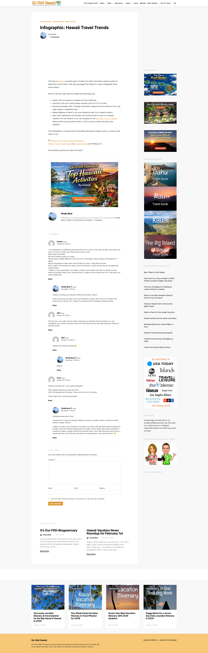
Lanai (136, 3)
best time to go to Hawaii (106, 118)
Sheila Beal (52, 34)
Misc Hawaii (152, 3)
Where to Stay (70, 21)
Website (102, 488)
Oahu (102, 3)
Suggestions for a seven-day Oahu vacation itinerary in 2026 (160, 616)
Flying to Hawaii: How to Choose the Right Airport (158, 305)
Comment (52, 460)
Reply (50, 279)
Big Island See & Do (51, 589)
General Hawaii (45, 21)
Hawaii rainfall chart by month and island (160, 318)
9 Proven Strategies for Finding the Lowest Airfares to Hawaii (158, 288)
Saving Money (58, 21)
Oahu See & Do (152, 589)
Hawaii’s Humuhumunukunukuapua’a (158, 333)
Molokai (143, 3)
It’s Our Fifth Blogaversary (58, 530)
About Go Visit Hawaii (168, 640)
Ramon (60, 241)
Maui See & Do (114, 589)
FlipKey (61, 81)
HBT (58, 313)
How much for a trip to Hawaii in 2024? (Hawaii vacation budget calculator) (159, 279)
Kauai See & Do (77, 589)
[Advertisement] (84, 59)
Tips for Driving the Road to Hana (157, 347)
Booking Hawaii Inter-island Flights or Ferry (158, 325)
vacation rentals (81, 144)
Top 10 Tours (165, 3)
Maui (109, 3)
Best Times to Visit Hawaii (154, 272)
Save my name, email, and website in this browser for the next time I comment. (78, 499)
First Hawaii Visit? (91, 3)
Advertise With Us (150, 640)
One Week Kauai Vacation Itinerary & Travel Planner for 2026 (84, 616)
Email (76, 488)
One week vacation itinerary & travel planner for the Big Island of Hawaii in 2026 (47, 617)
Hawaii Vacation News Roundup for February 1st (105, 531)
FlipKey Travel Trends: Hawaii (60, 144)
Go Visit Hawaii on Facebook (82, 220)
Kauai (128, 3)
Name (50, 488)
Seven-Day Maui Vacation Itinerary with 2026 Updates (121, 616)
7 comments (54, 37)
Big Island (118, 3)
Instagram (98, 220)
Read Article (44, 551)
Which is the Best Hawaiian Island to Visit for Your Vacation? (158, 296)
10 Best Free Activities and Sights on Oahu (158, 340)
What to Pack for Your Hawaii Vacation (159, 312)
